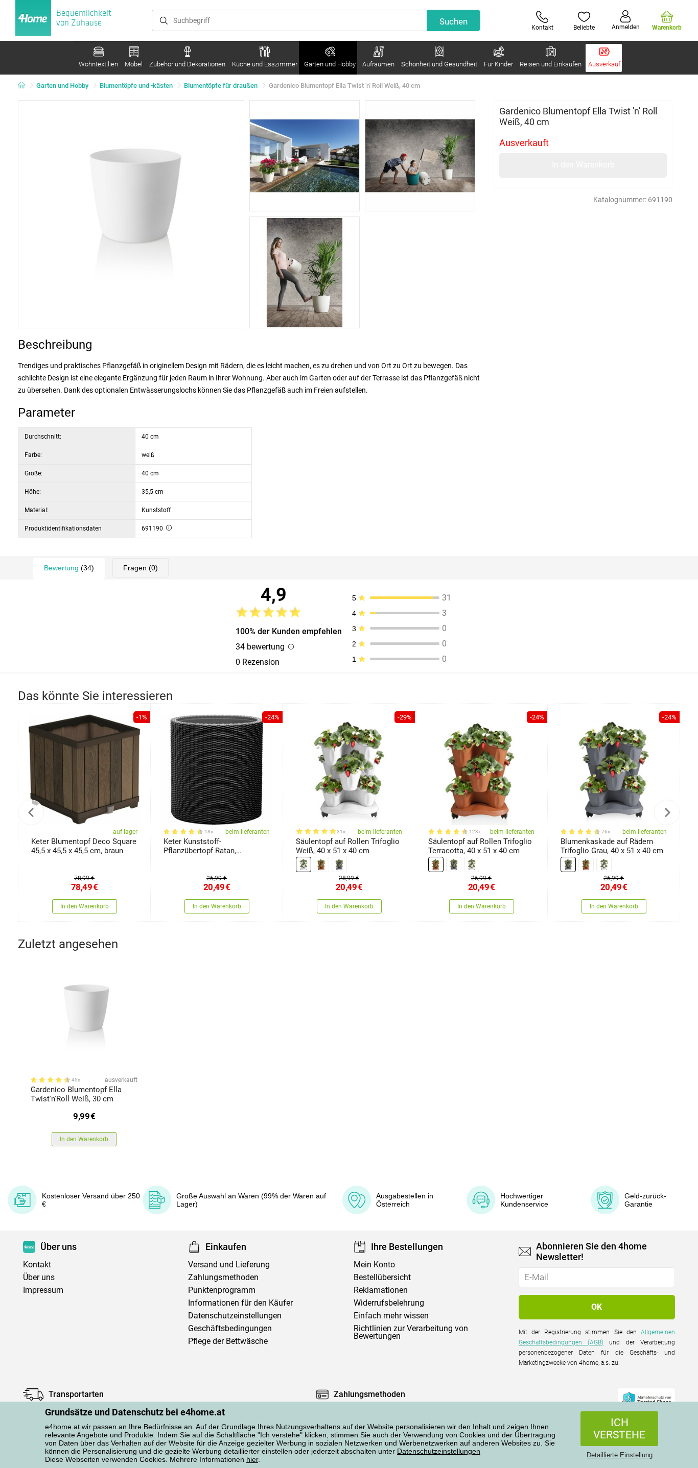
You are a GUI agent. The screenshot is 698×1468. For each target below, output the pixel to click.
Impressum (43, 1290)
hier (252, 1459)
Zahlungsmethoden (223, 1277)
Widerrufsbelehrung (389, 1303)
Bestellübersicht (382, 1277)
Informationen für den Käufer (240, 1303)
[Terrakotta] (321, 864)
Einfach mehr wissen (391, 1315)
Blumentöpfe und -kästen (136, 85)
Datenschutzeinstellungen (438, 1451)
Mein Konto (374, 1264)
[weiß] (303, 864)
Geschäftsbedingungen (230, 1328)
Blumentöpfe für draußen (221, 85)
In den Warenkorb (583, 165)
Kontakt (37, 1264)
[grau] (339, 864)
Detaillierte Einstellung (620, 1455)
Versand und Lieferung (229, 1264)
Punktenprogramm (221, 1290)
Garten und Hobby (62, 85)
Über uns (39, 1277)
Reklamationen (381, 1290)
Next (667, 812)
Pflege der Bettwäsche (228, 1341)
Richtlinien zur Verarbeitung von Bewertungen (411, 1332)
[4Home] (25, 85)
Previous (31, 812)
